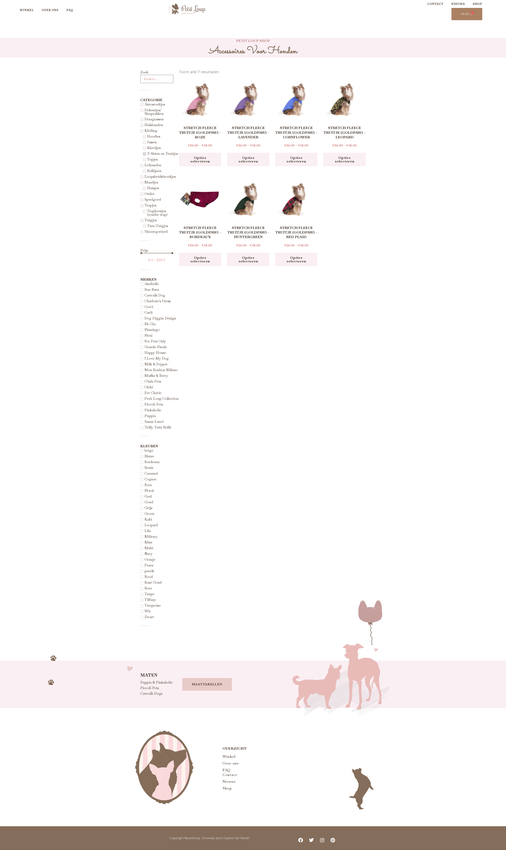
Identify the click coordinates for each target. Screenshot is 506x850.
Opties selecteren (200, 159)
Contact (435, 4)
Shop (477, 4)
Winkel (27, 10)
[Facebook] (300, 840)
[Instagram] (322, 840)
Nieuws (458, 4)
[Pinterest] (333, 840)
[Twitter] (311, 840)
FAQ (69, 10)
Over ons (50, 10)
